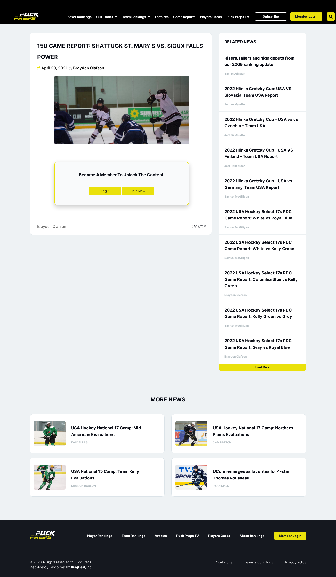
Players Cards (211, 17)
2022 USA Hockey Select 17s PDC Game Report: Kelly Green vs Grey (258, 313)
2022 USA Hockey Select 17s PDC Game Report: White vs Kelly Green (259, 245)
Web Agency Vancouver (47, 567)
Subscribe (271, 16)
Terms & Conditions (258, 562)
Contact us (224, 562)
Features (162, 17)
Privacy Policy (295, 562)
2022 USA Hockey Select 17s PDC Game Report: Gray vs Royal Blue (258, 343)
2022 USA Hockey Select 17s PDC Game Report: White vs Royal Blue (258, 214)
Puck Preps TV (238, 17)
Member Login (306, 16)
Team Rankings (134, 17)
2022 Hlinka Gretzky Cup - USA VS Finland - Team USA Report (258, 153)
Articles (161, 536)
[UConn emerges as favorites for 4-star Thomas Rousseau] (191, 477)
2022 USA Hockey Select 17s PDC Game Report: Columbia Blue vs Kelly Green (261, 279)
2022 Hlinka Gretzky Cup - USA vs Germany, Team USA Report (258, 184)
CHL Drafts (104, 17)
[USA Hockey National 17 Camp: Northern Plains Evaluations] (191, 433)
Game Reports (184, 17)
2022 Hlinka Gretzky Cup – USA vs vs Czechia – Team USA (261, 122)
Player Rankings (79, 17)
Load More (262, 367)
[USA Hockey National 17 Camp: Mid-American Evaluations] (50, 433)
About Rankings (252, 536)
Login (105, 191)
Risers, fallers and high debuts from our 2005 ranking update (259, 61)
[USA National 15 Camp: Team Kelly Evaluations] (50, 477)
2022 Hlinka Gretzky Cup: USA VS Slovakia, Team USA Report (257, 92)
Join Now (138, 191)
